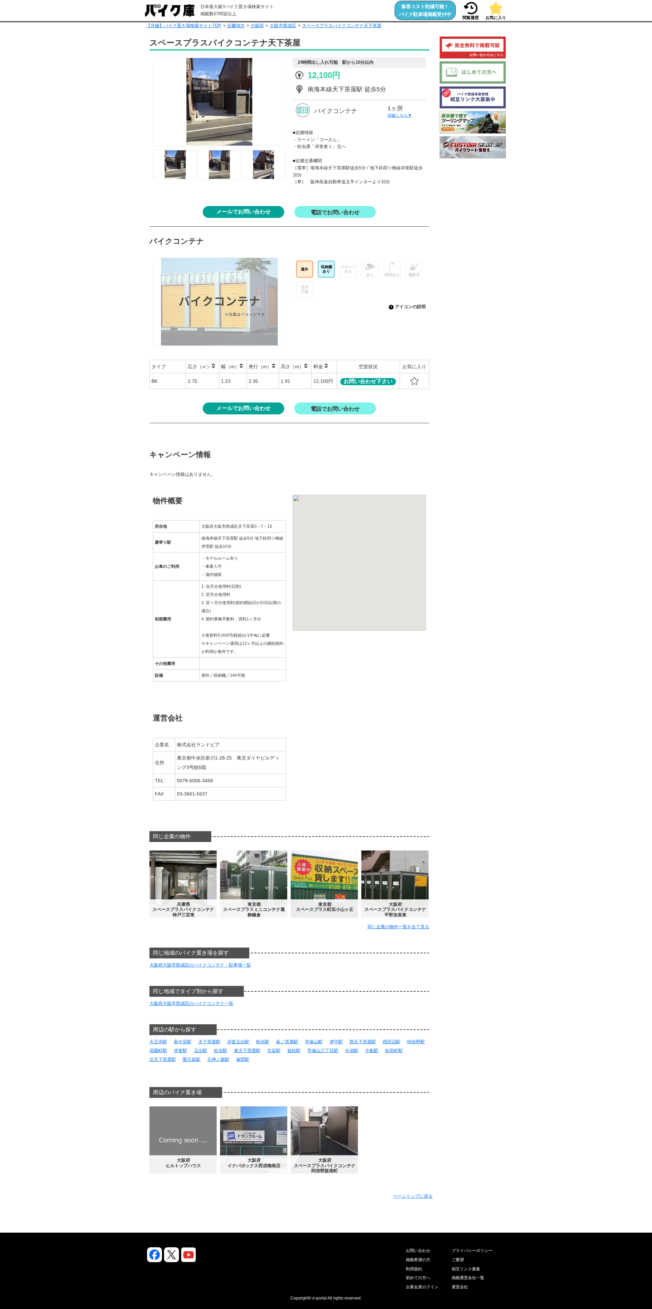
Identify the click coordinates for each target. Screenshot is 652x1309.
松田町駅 (394, 1050)
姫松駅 (294, 1050)
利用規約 (414, 1269)
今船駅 (371, 1050)
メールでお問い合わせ (243, 211)
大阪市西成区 (283, 25)
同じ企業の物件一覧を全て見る (398, 926)
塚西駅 (242, 1059)
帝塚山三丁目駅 (322, 1050)
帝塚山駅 (314, 1041)
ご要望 (458, 1259)
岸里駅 (180, 1050)
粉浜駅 (262, 1041)
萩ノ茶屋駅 (287, 1041)
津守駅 (336, 1041)
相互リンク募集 (466, 1269)
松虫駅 (220, 1050)
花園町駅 (158, 1050)
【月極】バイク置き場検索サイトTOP (183, 25)
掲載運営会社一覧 (468, 1277)
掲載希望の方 (418, 1259)
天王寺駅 (158, 1041)
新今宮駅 (183, 1041)
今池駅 (351, 1050)
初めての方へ (418, 1277)
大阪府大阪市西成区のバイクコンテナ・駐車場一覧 (200, 965)
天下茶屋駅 (209, 1041)
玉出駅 (200, 1050)
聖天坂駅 (191, 1059)
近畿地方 (236, 25)
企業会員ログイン (422, 1287)
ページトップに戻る (413, 1196)
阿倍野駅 (416, 1041)
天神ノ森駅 (218, 1059)
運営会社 (460, 1287)
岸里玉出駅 (238, 1041)
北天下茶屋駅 (162, 1059)
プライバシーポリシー (472, 1250)
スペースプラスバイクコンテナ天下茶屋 (341, 25)
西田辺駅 (391, 1041)
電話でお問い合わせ (335, 212)
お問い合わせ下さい (368, 381)
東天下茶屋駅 (247, 1050)
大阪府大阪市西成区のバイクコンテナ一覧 (191, 1003)
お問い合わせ (418, 1250)
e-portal (319, 1298)
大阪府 (257, 25)
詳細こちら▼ (399, 115)
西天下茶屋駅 (362, 1041)
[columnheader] (168, 366)
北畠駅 (273, 1050)
